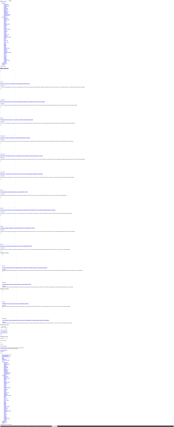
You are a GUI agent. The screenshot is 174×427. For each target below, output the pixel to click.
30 (6, 332)
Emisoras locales (6, 5)
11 (1, 330)
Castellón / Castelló (7, 29)
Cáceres (5, 26)
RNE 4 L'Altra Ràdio (5, 355)
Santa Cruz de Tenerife (7, 52)
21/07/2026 (2, 85)
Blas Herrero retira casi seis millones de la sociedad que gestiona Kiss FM (15, 83)
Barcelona (5, 24)
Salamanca (5, 51)
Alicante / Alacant (7, 19)
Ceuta (5, 388)
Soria (5, 55)
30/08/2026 (4, 269)
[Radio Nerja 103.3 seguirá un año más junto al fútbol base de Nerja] (9, 301)
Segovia (5, 53)
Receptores (6, 13)
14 (4, 330)
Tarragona (5, 414)
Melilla (5, 45)
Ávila (5, 22)
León (5, 41)
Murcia (5, 46)
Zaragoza (5, 420)
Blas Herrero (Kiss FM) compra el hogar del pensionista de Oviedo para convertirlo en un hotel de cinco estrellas (22, 101)
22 (5, 331)
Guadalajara (6, 36)
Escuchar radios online (5, 360)
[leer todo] (83, 87)
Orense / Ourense (7, 48)
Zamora (5, 61)
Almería (5, 20)
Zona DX (5, 16)
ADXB (3, 358)
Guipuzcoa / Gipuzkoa (7, 395)
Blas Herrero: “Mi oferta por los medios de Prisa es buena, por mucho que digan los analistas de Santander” (21, 173)
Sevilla (5, 54)
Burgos (5, 25)
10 (0, 330)
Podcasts (5, 6)
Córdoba (5, 31)
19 (2, 331)
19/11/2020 (2, 247)
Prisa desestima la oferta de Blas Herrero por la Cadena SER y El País (14, 191)
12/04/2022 (2, 139)
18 (1, 331)
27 (3, 332)
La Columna (4, 62)
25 (1, 332)
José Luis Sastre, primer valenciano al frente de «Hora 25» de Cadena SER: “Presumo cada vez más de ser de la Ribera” (25, 320)
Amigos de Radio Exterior (6, 356)
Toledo (5, 57)
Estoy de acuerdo (54, 426)
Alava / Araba (6, 376)
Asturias (5, 21)
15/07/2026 (2, 103)
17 (0, 331)
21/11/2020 (2, 193)
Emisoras (5, 363)
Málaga (5, 44)
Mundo (5, 7)
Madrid (5, 43)
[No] (57, 426)
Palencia (5, 407)
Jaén (5, 39)
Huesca (5, 38)
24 (0, 332)
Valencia (5, 58)
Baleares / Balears (7, 382)
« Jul (1, 334)
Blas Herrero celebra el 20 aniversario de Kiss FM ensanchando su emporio (15, 137)
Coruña (5, 32)
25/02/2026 (2, 121)
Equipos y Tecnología (7, 14)
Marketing (5, 370)
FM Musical (4, 359)
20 (3, 331)
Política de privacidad (3, 350)
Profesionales (6, 4)
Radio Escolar (6, 12)
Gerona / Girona (6, 34)
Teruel (5, 56)
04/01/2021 (2, 157)
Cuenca (5, 33)
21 (4, 331)
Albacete (5, 18)
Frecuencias (4, 17)
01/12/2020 (2, 175)
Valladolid (5, 59)
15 (5, 330)
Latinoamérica (6, 11)
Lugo (5, 401)
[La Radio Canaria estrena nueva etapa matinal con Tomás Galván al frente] (9, 281)
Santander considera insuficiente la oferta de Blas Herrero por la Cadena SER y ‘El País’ (17, 228)
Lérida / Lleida (6, 42)
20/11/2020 (2, 211)
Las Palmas (6, 40)
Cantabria (5, 28)
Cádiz (5, 27)
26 (2, 332)
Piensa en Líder (4, 63)
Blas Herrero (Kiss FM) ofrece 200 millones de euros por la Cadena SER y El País (16, 246)
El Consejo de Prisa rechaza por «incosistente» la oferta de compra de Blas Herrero (16, 119)
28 (4, 332)
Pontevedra (6, 49)
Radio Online (6, 8)
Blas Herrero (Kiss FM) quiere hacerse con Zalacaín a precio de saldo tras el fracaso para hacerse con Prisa (21, 155)
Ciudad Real (6, 30)
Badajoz (5, 23)
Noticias (3, 3)
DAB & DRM (6, 9)
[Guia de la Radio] (3, 1)
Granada (5, 35)
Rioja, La (5, 50)
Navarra (5, 47)
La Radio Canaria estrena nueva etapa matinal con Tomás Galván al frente (16, 284)
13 (3, 330)
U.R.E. (3, 357)
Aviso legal (2, 351)
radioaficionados (6, 15)
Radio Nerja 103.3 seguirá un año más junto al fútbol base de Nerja (15, 303)
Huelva (5, 37)
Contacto (3, 64)
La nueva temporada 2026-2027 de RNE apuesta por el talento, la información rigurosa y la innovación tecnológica (24, 267)
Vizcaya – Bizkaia (7, 60)
